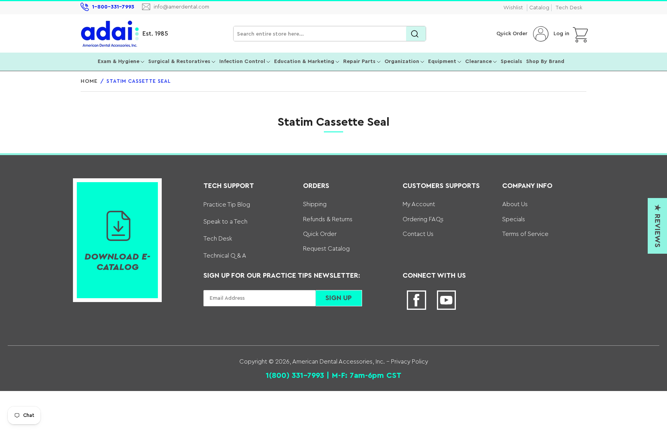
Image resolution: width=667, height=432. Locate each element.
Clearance (478, 61)
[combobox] (330, 34)
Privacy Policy (408, 362)
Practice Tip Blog (226, 204)
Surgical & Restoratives (179, 61)
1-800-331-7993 (113, 7)
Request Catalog (326, 249)
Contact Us (418, 234)
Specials (511, 61)
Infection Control (242, 61)
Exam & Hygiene (118, 61)
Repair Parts (359, 61)
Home (89, 81)
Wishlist (513, 7)
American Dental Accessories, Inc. (338, 362)
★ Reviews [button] (657, 226)
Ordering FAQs (423, 219)
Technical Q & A (224, 256)
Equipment (442, 61)
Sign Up (338, 297)
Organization (401, 61)
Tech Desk (568, 7)
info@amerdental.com (181, 7)
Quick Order (511, 33)
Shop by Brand (545, 61)
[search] (416, 34)
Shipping (315, 204)
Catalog (539, 7)
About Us (515, 204)
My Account (419, 204)
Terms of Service (525, 234)
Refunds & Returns (327, 219)
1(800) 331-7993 (295, 375)
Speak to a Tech (225, 222)
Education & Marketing (304, 61)
